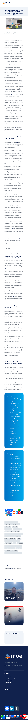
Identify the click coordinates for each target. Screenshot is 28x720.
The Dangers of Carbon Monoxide (13, 621)
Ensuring (17, 531)
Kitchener (12, 488)
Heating (6, 89)
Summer (19, 548)
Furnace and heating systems (11, 676)
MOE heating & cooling (14, 426)
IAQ (14, 543)
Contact (11, 454)
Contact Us (8, 693)
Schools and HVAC (10, 548)
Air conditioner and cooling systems (12, 678)
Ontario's (11, 431)
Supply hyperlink (7, 506)
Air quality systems (9, 680)
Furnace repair (9, 536)
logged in (11, 568)
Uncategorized (7, 33)
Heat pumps (12, 538)
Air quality (15, 524)
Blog (6, 696)
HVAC (11, 94)
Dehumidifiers (9, 531)
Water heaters (8, 682)
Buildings (8, 526)
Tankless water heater (11, 550)
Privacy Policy (8, 694)
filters (11, 201)
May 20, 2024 (8, 32)
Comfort (15, 526)
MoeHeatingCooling (17, 32)
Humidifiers (8, 543)
